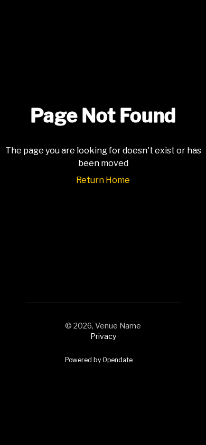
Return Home (103, 180)
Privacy (103, 336)
